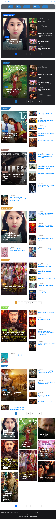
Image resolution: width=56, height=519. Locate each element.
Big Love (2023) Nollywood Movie (45, 141)
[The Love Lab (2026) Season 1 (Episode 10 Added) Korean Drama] (4, 252)
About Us (36, 512)
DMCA (28, 514)
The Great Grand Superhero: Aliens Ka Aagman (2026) (45, 265)
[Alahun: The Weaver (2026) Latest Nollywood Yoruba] (33, 373)
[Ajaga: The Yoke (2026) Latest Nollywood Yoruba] (32, 385)
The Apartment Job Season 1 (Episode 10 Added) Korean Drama (46, 238)
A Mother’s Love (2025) (44, 96)
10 (28, 53)
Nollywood (27, 6)
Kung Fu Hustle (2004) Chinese (44, 320)
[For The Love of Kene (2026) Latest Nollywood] (33, 120)
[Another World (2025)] (4, 358)
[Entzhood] (7, 1)
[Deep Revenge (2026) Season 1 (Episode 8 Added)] (32, 188)
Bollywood (5, 260)
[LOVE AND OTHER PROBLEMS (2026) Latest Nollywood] (14, 127)
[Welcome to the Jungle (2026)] (33, 278)
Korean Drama (6, 208)
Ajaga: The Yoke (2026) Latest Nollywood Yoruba (46, 382)
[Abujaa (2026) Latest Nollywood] (14, 385)
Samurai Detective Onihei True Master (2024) (46, 343)
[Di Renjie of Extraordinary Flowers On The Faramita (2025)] (33, 33)
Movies (6, 63)
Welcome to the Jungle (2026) (46, 278)
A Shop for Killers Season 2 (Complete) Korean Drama (45, 225)
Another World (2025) (16, 355)
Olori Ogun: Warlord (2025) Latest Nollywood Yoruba (17, 408)
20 (32, 53)
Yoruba (45, 6)
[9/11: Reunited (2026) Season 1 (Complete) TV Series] (33, 166)
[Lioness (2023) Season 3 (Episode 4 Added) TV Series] (14, 168)
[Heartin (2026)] (32, 295)
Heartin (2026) (42, 292)
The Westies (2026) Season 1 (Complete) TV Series (46, 174)
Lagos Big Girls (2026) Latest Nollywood (46, 134)
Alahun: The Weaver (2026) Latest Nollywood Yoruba (45, 371)
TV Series (36, 6)
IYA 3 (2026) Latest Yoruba (45, 402)
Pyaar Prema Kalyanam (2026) (44, 49)
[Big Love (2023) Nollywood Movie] (33, 142)
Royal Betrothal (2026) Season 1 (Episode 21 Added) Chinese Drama (46, 332)
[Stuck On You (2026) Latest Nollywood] (33, 127)
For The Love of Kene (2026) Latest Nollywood (46, 120)
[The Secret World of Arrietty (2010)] (33, 20)
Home (10, 6)
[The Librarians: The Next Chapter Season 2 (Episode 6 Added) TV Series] (4, 200)
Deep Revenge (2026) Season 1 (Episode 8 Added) (46, 186)
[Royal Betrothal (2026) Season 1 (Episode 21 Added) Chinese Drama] (32, 334)
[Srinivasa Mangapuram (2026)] (33, 271)
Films (18, 6)
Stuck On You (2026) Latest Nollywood (45, 127)
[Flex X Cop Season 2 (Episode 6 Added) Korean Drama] (32, 216)
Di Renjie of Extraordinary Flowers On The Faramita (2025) (45, 35)
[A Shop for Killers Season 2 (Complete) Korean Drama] (32, 228)
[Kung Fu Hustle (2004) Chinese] (32, 322)
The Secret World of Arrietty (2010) (43, 20)
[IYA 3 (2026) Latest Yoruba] (33, 401)
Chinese (4, 307)
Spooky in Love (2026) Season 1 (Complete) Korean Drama (9, 433)
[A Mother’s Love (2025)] (33, 96)
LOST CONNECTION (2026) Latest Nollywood (45, 114)
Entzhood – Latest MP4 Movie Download (28, 516)
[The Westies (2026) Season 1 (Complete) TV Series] (32, 176)
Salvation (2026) (42, 27)
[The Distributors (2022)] (32, 252)
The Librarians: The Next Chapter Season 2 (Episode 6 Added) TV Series (18, 198)
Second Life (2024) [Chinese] (46, 312)
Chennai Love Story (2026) (45, 285)
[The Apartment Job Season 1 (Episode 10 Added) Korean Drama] (32, 240)
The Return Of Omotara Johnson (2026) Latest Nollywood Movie (44, 395)
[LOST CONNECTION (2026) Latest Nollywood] (33, 113)
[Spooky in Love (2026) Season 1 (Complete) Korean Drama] (15, 34)
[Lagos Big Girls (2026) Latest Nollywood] (33, 134)
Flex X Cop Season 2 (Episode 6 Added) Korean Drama (46, 214)
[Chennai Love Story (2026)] (33, 285)
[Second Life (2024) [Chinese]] (33, 312)
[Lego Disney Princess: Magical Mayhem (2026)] (33, 41)
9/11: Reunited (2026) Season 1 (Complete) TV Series (46, 167)
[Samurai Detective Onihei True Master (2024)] (32, 346)
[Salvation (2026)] (33, 27)
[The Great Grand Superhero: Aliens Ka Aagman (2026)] (33, 265)
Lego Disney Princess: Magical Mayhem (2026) (44, 42)
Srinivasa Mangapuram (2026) (44, 272)
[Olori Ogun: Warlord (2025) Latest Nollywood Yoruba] (5, 407)
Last (39, 53)
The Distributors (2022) (44, 249)
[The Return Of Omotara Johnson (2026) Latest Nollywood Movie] (33, 394)
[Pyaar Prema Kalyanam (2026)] (33, 48)
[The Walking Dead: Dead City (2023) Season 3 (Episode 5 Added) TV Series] (32, 157)
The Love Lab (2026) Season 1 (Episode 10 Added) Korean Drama (18, 250)
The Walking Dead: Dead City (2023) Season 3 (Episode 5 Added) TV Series (46, 156)
